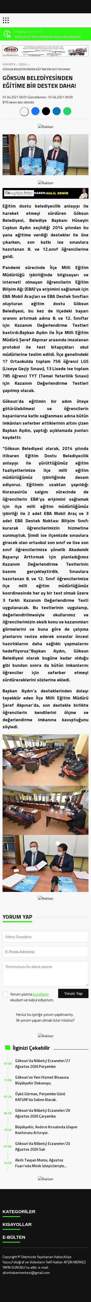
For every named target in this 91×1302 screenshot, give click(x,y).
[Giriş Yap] (85, 20)
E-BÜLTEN (14, 1237)
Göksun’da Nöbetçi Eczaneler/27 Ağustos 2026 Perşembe (42, 1063)
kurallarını (41, 994)
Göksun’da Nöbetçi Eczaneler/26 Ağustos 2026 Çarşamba (42, 1113)
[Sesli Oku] (24, 111)
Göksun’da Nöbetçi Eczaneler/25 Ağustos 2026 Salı (42, 1146)
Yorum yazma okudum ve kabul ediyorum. (32, 997)
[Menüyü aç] (6, 20)
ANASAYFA (9, 64)
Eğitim (23, 64)
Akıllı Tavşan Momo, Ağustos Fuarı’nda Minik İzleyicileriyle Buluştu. (39, 1163)
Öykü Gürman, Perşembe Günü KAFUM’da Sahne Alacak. (40, 1096)
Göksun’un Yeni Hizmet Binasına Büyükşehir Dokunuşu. (42, 1080)
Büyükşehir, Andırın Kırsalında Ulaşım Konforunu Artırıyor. (46, 1130)
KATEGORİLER (19, 1211)
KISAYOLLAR (17, 1224)
